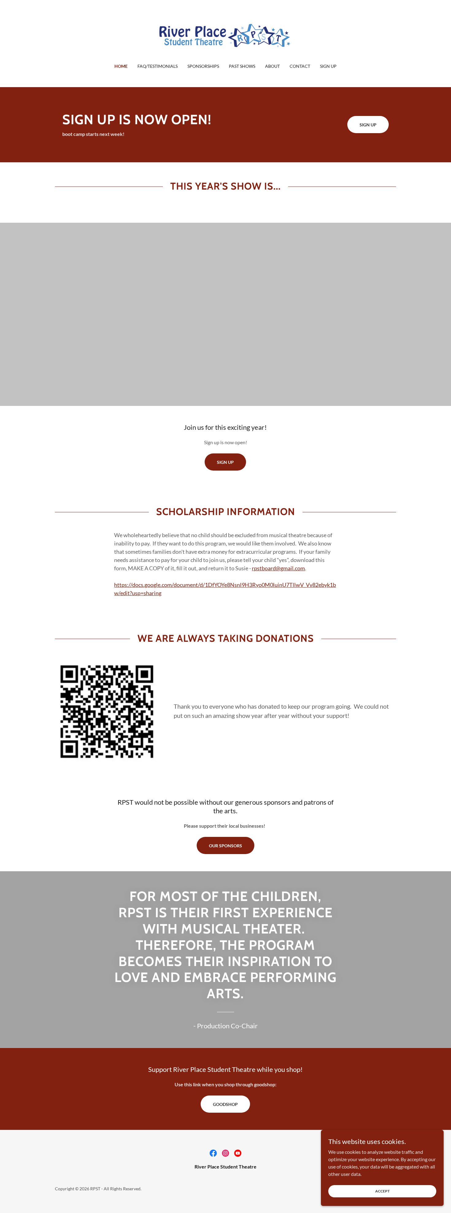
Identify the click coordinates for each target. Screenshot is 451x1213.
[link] (225, 35)
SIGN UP (225, 462)
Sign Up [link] (328, 66)
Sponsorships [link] (203, 66)
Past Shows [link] (242, 66)
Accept (382, 1191)
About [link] (272, 66)
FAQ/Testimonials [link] (157, 66)
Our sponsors (225, 845)
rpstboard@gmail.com (278, 568)
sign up (368, 124)
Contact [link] (300, 66)
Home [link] (121, 66)
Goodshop (225, 1104)
